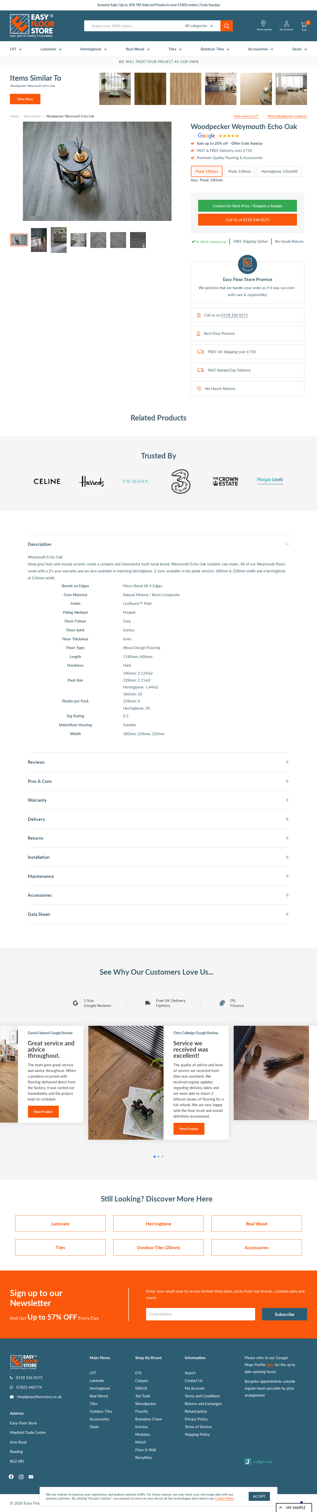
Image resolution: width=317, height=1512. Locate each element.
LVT (13, 49)
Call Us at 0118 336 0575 (247, 219)
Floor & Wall (145, 1449)
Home (14, 116)
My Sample (296, 1508)
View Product (43, 1112)
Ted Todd (142, 1396)
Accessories (258, 49)
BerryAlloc (143, 1457)
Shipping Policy (197, 1434)
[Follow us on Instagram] (21, 1477)
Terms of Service (198, 1426)
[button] (155, 1157)
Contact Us (194, 1380)
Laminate (48, 49)
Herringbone (91, 49)
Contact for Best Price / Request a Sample (247, 206)
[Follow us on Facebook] (11, 1477)
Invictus (141, 1426)
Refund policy (196, 1411)
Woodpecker (145, 1403)
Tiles (172, 49)
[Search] (226, 25)
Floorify (141, 1411)
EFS (138, 1373)
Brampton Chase (148, 1419)
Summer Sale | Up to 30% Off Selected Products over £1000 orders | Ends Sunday (158, 5)
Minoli (140, 1442)
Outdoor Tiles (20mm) (158, 1247)
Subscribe (284, 1314)
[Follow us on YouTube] (30, 1477)
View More (25, 99)
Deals (297, 49)
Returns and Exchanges (203, 1403)
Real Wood (135, 49)
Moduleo (142, 1434)
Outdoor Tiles (212, 49)
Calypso (141, 1380)
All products (32, 116)
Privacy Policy (196, 1419)
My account (286, 29)
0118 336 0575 (234, 315)
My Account (194, 1388)
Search (190, 1373)
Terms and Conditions (202, 1396)
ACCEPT (259, 1496)
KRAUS (141, 1388)
